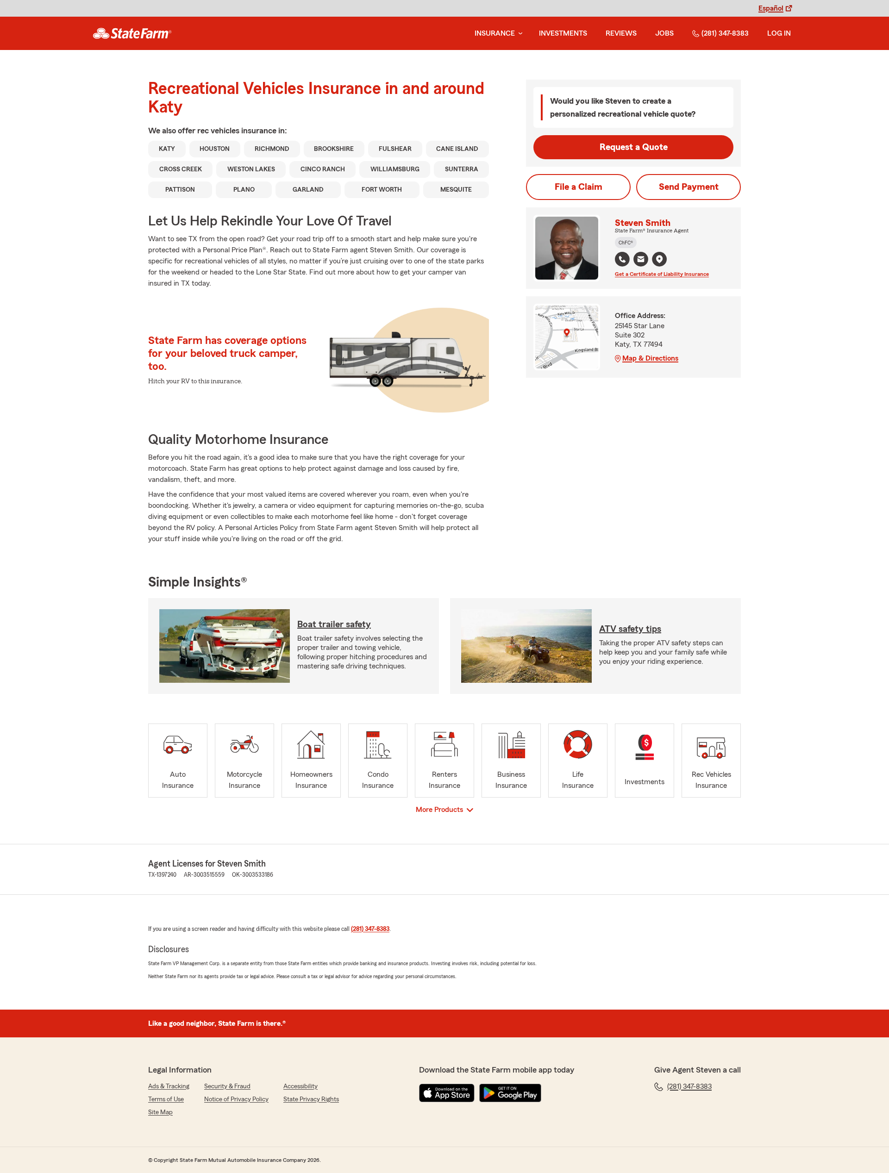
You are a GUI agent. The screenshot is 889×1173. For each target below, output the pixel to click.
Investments (563, 33)
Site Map (160, 1112)
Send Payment (689, 187)
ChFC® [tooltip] (626, 242)
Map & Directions (650, 358)
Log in (779, 33)
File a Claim (578, 187)
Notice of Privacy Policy (236, 1099)
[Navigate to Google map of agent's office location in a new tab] (659, 259)
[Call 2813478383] (622, 259)
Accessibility (300, 1086)
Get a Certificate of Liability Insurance (662, 274)
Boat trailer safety (334, 624)
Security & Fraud (227, 1086)
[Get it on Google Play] (510, 1093)
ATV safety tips (630, 629)
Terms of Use (166, 1099)
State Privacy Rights (311, 1099)
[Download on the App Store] (447, 1093)
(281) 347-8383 (725, 33)
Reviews (621, 33)
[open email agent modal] (640, 260)
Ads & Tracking (168, 1086)
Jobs (664, 33)
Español (770, 8)
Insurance (495, 33)
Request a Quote (634, 147)
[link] (132, 33)
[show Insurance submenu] (518, 33)
